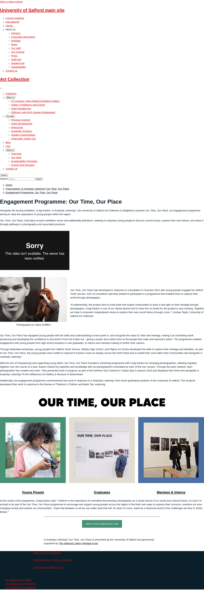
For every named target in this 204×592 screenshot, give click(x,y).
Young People (33, 492)
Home (9, 185)
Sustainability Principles (24, 161)
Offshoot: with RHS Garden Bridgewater (33, 112)
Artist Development (21, 123)
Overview (16, 153)
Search (4, 178)
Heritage (16, 40)
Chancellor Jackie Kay (23, 138)
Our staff (16, 48)
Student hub (18, 63)
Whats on (10, 98)
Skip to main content (11, 1)
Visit (8, 146)
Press (14, 55)
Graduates (102, 492)
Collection (11, 93)
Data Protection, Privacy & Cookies (52, 560)
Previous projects (20, 120)
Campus (15, 33)
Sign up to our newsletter (47, 553)
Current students (15, 18)
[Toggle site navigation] (1, 88)
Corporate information (23, 37)
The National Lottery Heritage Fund (78, 543)
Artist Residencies (21, 108)
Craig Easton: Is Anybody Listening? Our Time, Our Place (37, 188)
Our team (16, 157)
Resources (17, 127)
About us (10, 150)
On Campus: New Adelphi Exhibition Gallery (35, 101)
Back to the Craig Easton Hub (102, 523)
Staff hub (16, 59)
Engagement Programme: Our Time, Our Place (32, 192)
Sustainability (18, 67)
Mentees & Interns (171, 492)
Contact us (11, 70)
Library (9, 25)
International (12, 22)
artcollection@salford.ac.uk (48, 567)
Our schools (17, 52)
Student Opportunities (23, 135)
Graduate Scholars (21, 131)
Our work (10, 116)
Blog (8, 142)
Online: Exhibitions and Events (28, 105)
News (14, 44)
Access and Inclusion (23, 165)
